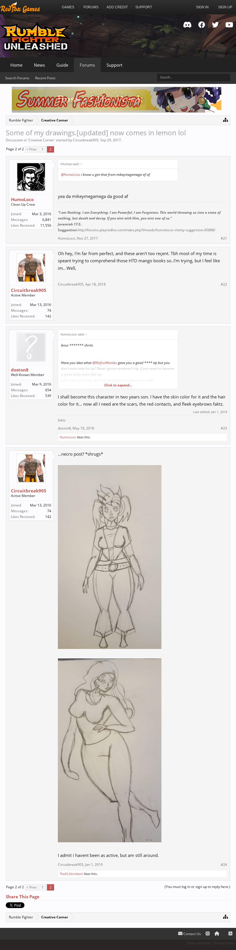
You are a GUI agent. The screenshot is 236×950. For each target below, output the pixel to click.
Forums (87, 65)
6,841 (46, 219)
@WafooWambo (104, 362)
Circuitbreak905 (85, 140)
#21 (224, 238)
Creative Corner (41, 140)
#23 (224, 428)
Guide (62, 65)
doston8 (19, 370)
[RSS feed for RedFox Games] (230, 934)
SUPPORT (143, 7)
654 (48, 390)
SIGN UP (225, 7)
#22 (224, 284)
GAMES (68, 7)
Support (114, 65)
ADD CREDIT (117, 7)
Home (16, 65)
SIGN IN (202, 7)
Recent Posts (45, 78)
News (39, 65)
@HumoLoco (70, 174)
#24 (224, 864)
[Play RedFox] (20, 7)
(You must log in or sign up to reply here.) (197, 886)
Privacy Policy (224, 943)
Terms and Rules (199, 943)
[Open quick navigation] (225, 119)
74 (49, 310)
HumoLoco (22, 199)
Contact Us (191, 933)
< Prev (31, 149)
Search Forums (17, 78)
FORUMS (90, 7)
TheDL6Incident (71, 874)
